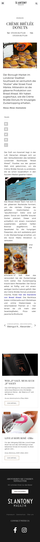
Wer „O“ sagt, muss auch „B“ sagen (19, 382)
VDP (18, 453)
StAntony (12, 453)
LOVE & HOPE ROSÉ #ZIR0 (19, 438)
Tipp (22, 398)
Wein (26, 398)
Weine (7, 356)
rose (7, 453)
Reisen (12, 108)
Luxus (7, 398)
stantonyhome (21, 108)
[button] (2, 3)
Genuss (20, 18)
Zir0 (27, 453)
